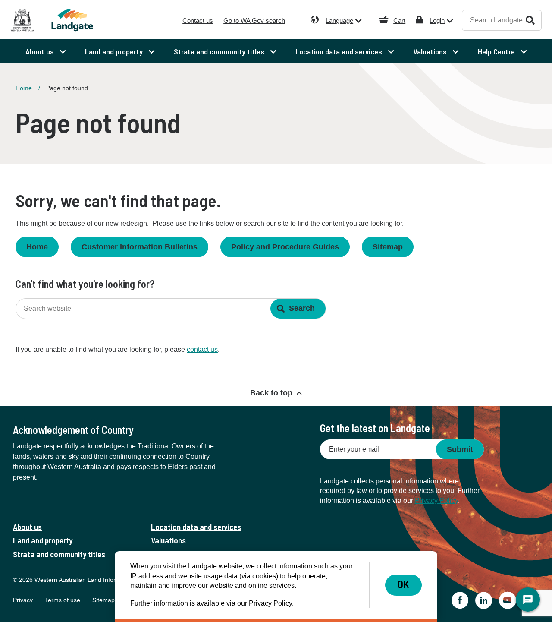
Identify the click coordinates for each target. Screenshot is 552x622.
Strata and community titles (59, 554)
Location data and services (196, 527)
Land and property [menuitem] (114, 51)
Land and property (42, 540)
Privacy (23, 600)
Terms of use (62, 600)
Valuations (168, 540)
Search (530, 20)
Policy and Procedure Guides (285, 247)
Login (437, 20)
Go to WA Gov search (254, 20)
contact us (202, 349)
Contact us (197, 20)
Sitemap (388, 247)
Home (24, 88)
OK (403, 584)
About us (27, 527)
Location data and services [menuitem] (339, 51)
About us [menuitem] (40, 51)
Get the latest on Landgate (375, 428)
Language (339, 20)
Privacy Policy (436, 500)
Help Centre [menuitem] (497, 51)
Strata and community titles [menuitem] (220, 51)
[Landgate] (76, 20)
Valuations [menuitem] (430, 51)
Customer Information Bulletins (140, 247)
